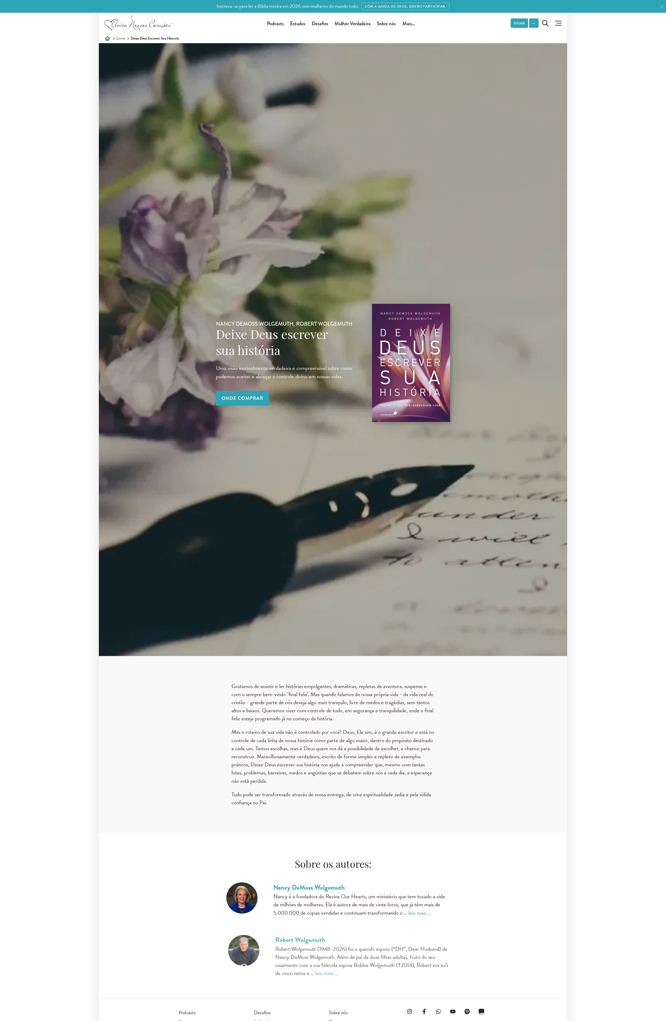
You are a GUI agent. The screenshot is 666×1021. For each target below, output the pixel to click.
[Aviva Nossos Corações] (138, 23)
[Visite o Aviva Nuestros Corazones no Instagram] (409, 1011)
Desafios (320, 23)
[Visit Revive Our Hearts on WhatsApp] (438, 1011)
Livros (121, 38)
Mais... (408, 23)
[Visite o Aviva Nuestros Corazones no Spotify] (467, 1011)
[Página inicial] (107, 38)
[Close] (662, 6)
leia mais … (419, 913)
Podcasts (275, 23)
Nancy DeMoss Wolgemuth (309, 887)
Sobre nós (386, 23)
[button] (557, 23)
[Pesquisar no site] (545, 23)
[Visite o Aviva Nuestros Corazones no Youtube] (452, 1011)
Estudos (297, 23)
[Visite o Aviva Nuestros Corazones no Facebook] (424, 1011)
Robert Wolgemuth (298, 940)
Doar (519, 23)
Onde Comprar (242, 398)
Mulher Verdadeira (352, 23)
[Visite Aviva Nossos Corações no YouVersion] (481, 1011)
